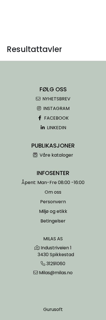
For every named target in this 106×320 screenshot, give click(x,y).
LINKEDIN (56, 127)
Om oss (53, 192)
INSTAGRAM (56, 108)
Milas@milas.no (56, 272)
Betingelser (53, 221)
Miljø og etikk (53, 211)
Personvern (53, 201)
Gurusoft (53, 309)
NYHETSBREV (55, 99)
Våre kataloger (55, 155)
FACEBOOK (56, 118)
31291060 (55, 263)
